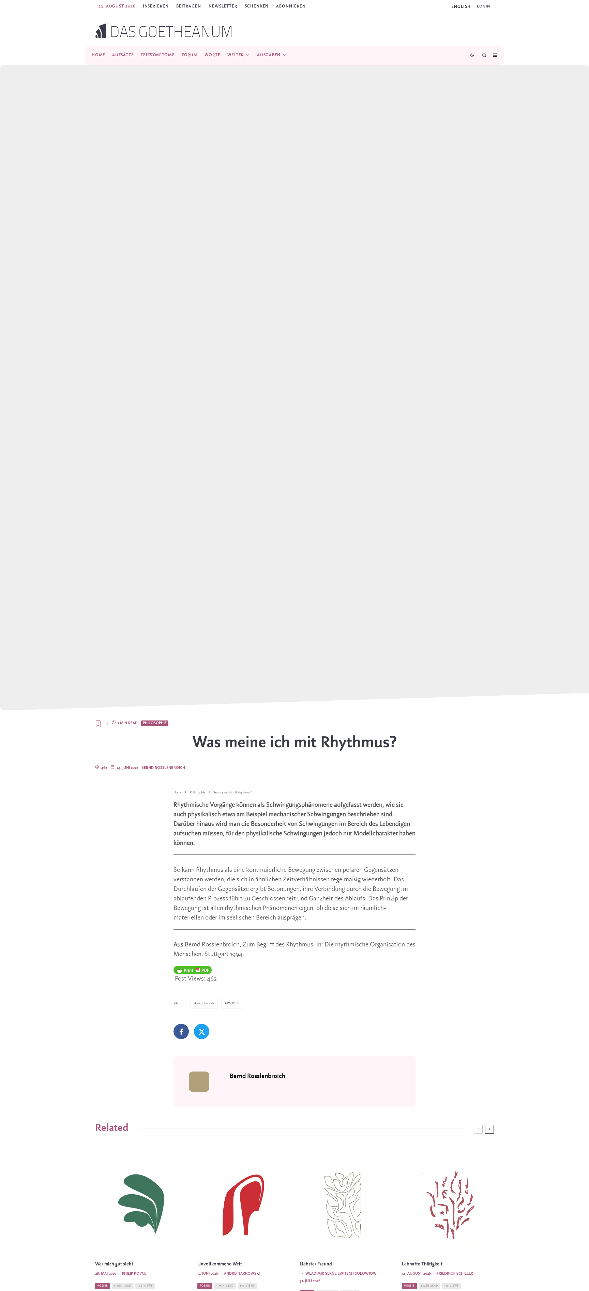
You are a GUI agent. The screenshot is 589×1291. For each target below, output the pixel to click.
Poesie (102, 1286)
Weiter (235, 55)
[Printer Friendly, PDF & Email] (192, 970)
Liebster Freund (316, 1264)
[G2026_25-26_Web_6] (243, 1205)
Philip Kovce (134, 1274)
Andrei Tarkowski (242, 1274)
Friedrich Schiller (455, 1274)
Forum (190, 55)
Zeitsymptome (157, 55)
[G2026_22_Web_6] (141, 1205)
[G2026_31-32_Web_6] (346, 1205)
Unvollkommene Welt (219, 1264)
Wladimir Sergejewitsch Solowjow (341, 1274)
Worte (213, 55)
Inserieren (156, 6)
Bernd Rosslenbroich (163, 768)
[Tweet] (201, 1031)
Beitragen (188, 6)
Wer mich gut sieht (114, 1264)
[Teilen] (181, 1031)
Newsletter (223, 6)
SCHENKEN (257, 6)
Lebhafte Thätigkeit (422, 1264)
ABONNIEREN (290, 6)
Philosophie (155, 723)
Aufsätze (123, 55)
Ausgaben (269, 55)
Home (98, 55)
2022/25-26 (205, 1003)
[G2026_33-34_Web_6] (448, 1205)
